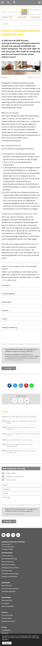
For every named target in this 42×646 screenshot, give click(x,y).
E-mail (5, 319)
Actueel (5, 24)
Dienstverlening (7, 600)
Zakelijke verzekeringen (9, 576)
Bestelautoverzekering (9, 559)
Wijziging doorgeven (8, 621)
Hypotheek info (7, 585)
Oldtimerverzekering (8, 565)
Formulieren (5, 603)
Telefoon (5, 310)
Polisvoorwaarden (8, 606)
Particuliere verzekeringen (10, 574)
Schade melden (11, 480)
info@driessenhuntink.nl (15, 476)
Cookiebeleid (6, 630)
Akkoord (6, 643)
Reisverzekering (7, 570)
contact (4, 280)
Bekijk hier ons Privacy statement (21, 359)
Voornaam (6, 285)
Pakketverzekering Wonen (10, 568)
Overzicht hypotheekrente (10, 588)
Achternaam (7, 302)
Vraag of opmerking (9, 327)
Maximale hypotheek (9, 591)
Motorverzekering (7, 562)
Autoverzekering (7, 556)
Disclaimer (5, 633)
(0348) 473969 (11, 473)
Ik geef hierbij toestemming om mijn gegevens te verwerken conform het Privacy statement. (21, 350)
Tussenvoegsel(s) (8, 294)
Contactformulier (7, 615)
